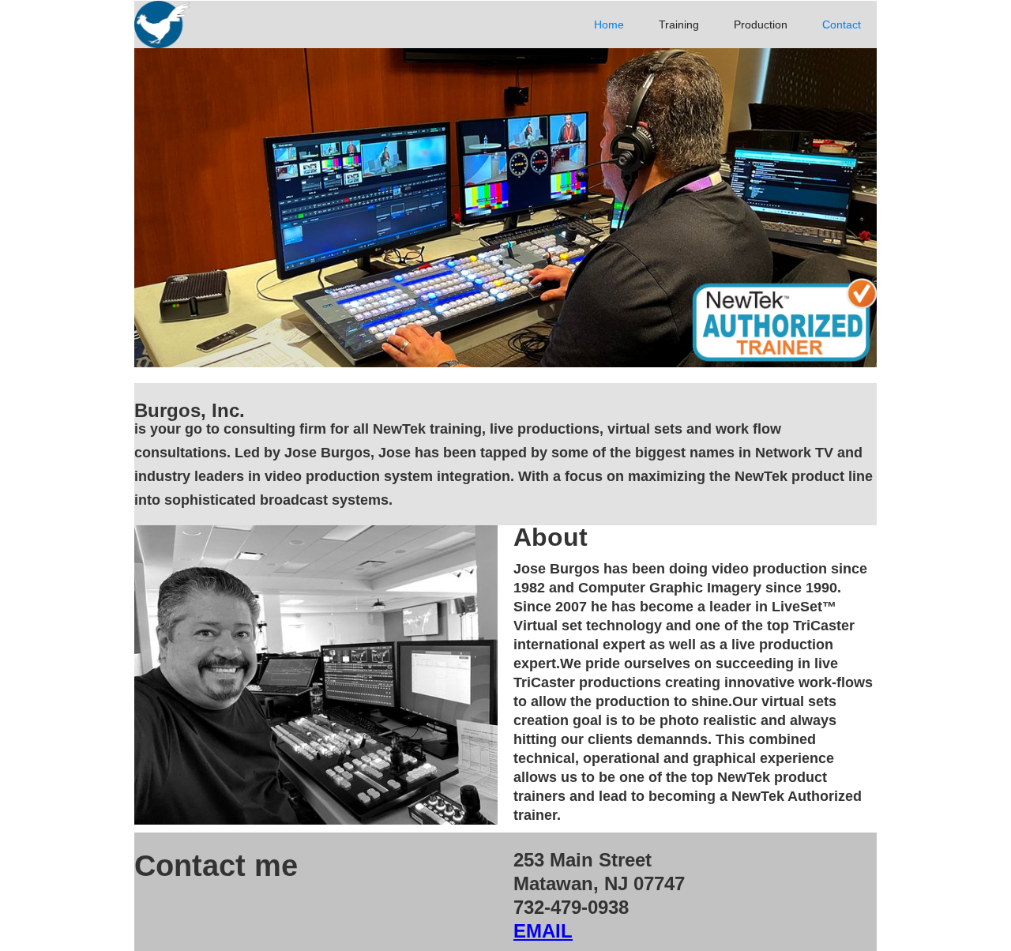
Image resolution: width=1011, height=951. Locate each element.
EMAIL (543, 931)
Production (760, 24)
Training (679, 24)
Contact (841, 24)
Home (609, 24)
